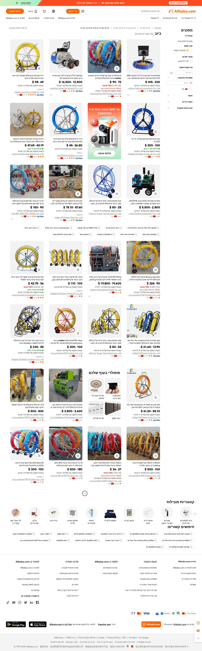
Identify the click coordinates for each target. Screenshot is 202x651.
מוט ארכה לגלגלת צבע (62, 234)
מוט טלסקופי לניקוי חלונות (86, 540)
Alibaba (158, 28)
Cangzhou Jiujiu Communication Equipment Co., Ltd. (27, 154)
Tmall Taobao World (86, 637)
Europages (144, 637)
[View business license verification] (127, 646)
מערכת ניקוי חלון (127, 234)
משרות (193, 584)
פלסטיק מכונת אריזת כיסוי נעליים (175, 540)
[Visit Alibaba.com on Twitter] (25, 602)
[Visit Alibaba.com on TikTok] (8, 602)
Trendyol (132, 637)
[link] (198, 623)
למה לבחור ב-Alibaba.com (184, 567)
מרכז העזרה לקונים (70, 567)
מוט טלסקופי (61, 540)
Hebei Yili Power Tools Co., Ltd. (68, 217)
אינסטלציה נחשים (104, 234)
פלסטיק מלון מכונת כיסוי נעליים (141, 540)
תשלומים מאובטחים (148, 567)
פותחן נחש (84, 234)
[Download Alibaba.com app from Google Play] (16, 624)
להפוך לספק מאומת (30, 584)
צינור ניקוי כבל (31, 228)
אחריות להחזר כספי (148, 573)
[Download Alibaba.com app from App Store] (38, 624)
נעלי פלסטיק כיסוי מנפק (87, 228)
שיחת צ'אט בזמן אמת (69, 573)
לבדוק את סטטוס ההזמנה (28, 579)
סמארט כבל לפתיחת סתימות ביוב (34, 540)
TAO (124, 637)
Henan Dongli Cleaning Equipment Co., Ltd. (143, 213)
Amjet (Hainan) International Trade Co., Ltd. (104, 289)
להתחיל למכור (33, 573)
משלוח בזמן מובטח (148, 579)
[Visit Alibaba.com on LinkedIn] (31, 602)
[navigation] (179, 261)
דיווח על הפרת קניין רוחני (67, 590)
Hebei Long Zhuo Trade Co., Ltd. (29, 92)
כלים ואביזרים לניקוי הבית (124, 28)
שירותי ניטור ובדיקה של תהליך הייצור (141, 590)
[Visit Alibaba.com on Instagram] (19, 602)
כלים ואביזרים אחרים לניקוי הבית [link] (94, 28)
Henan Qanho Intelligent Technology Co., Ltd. (66, 417)
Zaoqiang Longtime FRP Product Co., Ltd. (104, 93)
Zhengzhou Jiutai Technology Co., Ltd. (66, 88)
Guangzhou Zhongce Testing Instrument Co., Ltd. (143, 88)
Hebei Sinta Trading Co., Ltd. (69, 155)
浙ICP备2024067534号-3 (176, 646)
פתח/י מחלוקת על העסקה (67, 579)
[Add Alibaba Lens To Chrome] (151, 624)
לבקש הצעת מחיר (110, 573)
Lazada (101, 637)
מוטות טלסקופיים (153, 547)
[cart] (44, 12)
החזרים (75, 584)
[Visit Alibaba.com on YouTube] (14, 602)
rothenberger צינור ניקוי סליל (57, 228)
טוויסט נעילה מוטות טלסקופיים (142, 534)
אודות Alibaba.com (187, 561)
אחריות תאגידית (189, 579)
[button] (82, 11)
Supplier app (104, 624)
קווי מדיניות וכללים (149, 596)
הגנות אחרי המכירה (148, 584)
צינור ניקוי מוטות (112, 540)
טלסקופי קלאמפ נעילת (83, 534)
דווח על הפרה (72, 596)
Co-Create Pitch (188, 573)
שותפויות (35, 590)
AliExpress (59, 637)
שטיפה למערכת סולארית (179, 547)
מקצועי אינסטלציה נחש (22, 534)
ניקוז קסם (61, 534)
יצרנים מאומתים (110, 567)
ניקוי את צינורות (112, 228)
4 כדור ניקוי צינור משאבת (111, 534)
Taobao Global (113, 637)
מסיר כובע (44, 534)
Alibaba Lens (180, 624)
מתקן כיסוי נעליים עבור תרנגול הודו (141, 228)
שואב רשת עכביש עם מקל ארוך (176, 534)
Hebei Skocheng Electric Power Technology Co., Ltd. (104, 213)
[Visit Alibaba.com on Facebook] (37, 602)
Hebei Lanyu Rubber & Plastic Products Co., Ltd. (143, 154)
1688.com (70, 637)
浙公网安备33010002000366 (149, 646)
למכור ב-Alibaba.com (29, 567)
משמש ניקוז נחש (149, 234)
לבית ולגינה (145, 28)
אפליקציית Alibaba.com (61, 624)
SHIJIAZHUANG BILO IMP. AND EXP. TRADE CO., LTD (27, 213)
